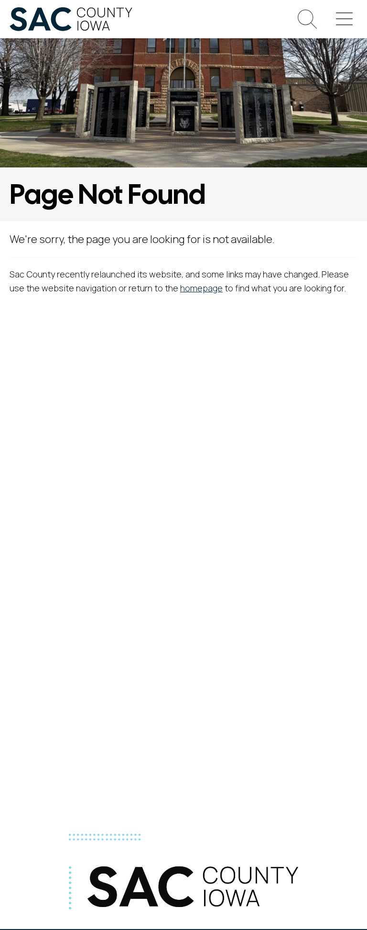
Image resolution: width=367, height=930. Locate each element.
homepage (201, 288)
